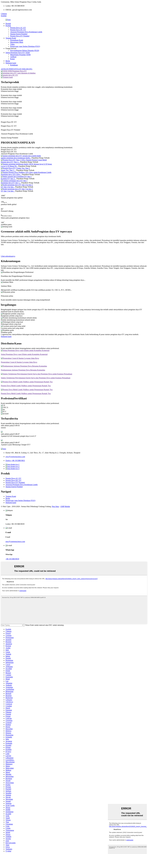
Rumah (8, 24)
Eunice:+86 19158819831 (15, 460)
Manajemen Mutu (16, 42)
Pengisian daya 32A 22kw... (11, 174)
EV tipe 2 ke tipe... (8, 187)
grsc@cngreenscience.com (15, 457)
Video (12, 44)
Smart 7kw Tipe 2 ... (8, 170)
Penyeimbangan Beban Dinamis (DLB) (24, 50)
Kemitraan (14, 65)
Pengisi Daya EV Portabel (19, 36)
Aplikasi (13, 57)
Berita (8, 61)
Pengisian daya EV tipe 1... (11, 183)
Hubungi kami (11, 63)
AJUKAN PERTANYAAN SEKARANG (16, 69)
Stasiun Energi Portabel (18, 34)
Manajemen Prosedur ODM (20, 55)
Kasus (12, 59)
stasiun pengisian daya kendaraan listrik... (16, 158)
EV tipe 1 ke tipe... (8, 191)
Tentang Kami (11, 38)
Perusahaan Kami (16, 40)
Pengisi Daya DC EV (18, 30)
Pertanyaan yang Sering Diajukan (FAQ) (25, 46)
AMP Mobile (65, 506)
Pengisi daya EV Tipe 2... (10, 162)
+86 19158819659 (12, 559)
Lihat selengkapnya (8, 256)
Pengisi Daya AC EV (18, 28)
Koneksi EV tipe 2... (8, 179)
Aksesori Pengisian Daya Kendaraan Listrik (26, 32)
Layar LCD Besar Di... (9, 166)
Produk (8, 26)
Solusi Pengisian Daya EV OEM (18, 53)
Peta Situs (55, 506)
